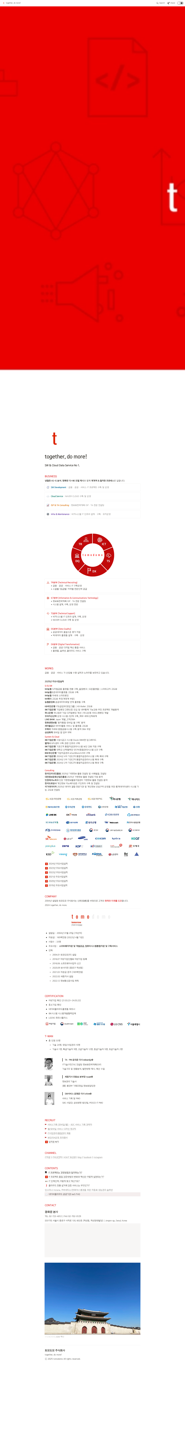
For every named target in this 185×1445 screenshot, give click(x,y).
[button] (12, 3)
